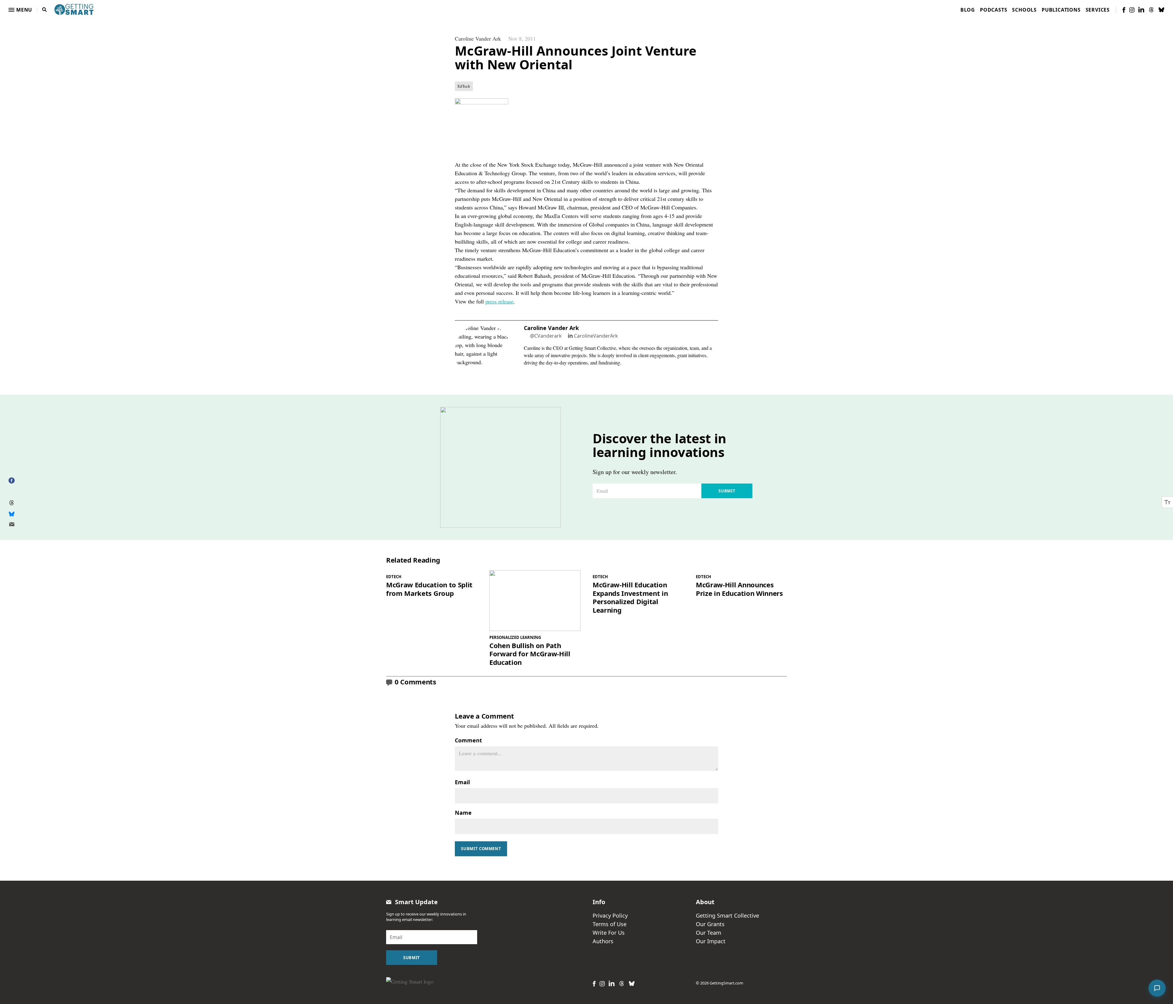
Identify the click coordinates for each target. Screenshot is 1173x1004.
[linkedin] (1141, 10)
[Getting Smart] (73, 9)
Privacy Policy (610, 915)
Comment (468, 740)
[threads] (1151, 9)
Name (463, 812)
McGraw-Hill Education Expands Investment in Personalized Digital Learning (630, 597)
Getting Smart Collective (727, 915)
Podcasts (993, 9)
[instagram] (1132, 10)
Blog (967, 9)
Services (1098, 9)
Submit (726, 491)
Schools (1024, 9)
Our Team (708, 932)
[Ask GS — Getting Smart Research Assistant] (1157, 988)
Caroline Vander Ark (478, 38)
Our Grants (710, 924)
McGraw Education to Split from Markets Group (429, 589)
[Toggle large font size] (1167, 502)
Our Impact (710, 941)
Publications (1061, 9)
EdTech (464, 86)
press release (499, 301)
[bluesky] (1161, 10)
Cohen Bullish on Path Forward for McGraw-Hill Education (529, 654)
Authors (603, 941)
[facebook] (1123, 10)
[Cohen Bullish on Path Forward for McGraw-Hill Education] (534, 600)
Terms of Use (610, 924)
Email (462, 782)
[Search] (44, 9)
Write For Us (609, 932)
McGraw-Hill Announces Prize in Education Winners (739, 589)
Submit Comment (481, 848)
